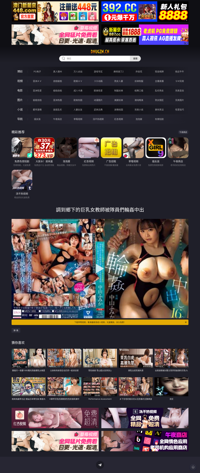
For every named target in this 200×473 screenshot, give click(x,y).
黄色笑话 (159, 109)
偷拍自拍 (57, 90)
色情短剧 (159, 119)
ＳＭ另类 (179, 81)
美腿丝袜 (118, 100)
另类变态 (179, 90)
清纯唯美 (139, 100)
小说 (20, 109)
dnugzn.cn (100, 51)
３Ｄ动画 (98, 81)
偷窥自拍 (37, 100)
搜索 (135, 58)
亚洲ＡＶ (37, 81)
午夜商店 (57, 119)
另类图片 (179, 100)
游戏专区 (98, 71)
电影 (20, 90)
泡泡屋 (139, 119)
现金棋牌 (159, 71)
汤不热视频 (98, 119)
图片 (20, 100)
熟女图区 (159, 100)
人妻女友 (78, 109)
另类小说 (139, 109)
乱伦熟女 (159, 90)
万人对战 (78, 71)
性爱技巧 (179, 109)
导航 (20, 119)
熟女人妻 (118, 81)
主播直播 (159, 81)
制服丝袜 (118, 90)
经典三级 (139, 90)
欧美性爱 (98, 90)
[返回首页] (193, 467)
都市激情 (37, 109)
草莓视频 (78, 119)
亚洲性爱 (37, 90)
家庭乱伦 (57, 109)
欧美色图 (78, 100)
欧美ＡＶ (78, 81)
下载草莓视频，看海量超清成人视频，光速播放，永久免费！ (100, 322)
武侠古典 (98, 109)
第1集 (15, 330)
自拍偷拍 (57, 81)
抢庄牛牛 (179, 71)
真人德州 (57, 71)
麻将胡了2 (119, 71)
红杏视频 (118, 119)
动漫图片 (98, 100)
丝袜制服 (139, 81)
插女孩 (37, 119)
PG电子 (37, 71)
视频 (20, 81)
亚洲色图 (57, 100)
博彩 (20, 71)
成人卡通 (78, 90)
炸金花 (139, 71)
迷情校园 (118, 109)
